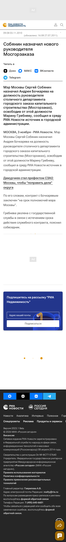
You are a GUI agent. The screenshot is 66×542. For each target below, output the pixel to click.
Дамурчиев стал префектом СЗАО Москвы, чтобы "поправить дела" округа (28, 182)
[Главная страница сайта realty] (20, 25)
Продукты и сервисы (49, 421)
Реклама (28, 421)
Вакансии (8, 435)
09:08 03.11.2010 (12, 33)
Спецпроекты (11, 421)
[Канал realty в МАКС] (9, 396)
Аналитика (22, 415)
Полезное (52, 415)
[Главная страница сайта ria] (4, 25)
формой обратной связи (35, 499)
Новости (8, 415)
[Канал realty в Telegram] (49, 396)
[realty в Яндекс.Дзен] (23, 396)
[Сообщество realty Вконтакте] (36, 396)
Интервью (38, 415)
